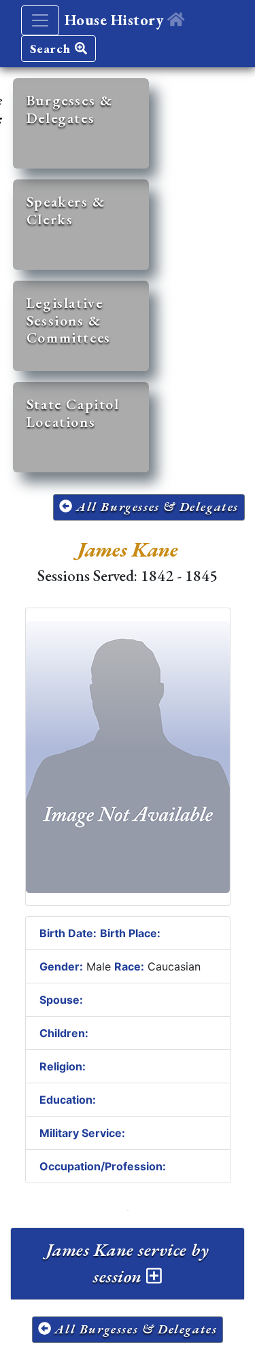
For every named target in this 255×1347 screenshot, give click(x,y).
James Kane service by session (127, 1263)
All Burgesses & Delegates (155, 506)
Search (52, 48)
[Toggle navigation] (40, 20)
